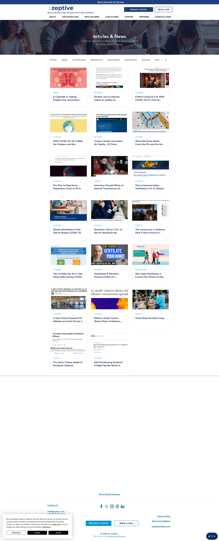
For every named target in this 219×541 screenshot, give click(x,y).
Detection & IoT (97, 60)
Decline (37, 533)
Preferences (16, 533)
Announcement (114, 60)
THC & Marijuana (79, 60)
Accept (58, 533)
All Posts (53, 60)
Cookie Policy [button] (56, 524)
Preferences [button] (46, 527)
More (157, 60)
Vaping (64, 60)
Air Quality (146, 60)
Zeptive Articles (131, 60)
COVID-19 (97, 181)
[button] (138, 9)
